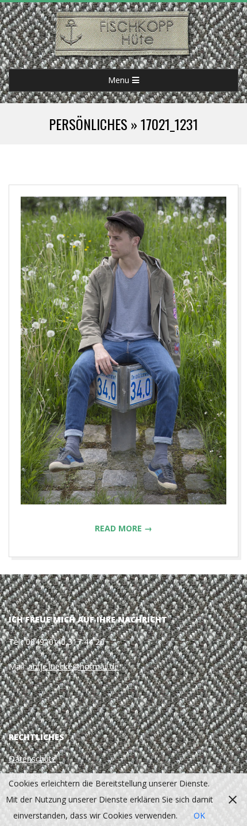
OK (199, 815)
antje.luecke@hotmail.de (73, 666)
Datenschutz (32, 758)
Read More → (123, 528)
